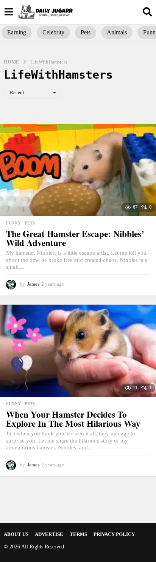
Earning (16, 32)
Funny (13, 223)
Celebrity (53, 32)
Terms (78, 534)
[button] (8, 11)
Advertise (49, 534)
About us (16, 534)
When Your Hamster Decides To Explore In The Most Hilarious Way (73, 419)
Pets (85, 32)
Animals (117, 32)
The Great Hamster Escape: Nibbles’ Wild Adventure (75, 238)
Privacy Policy (114, 534)
